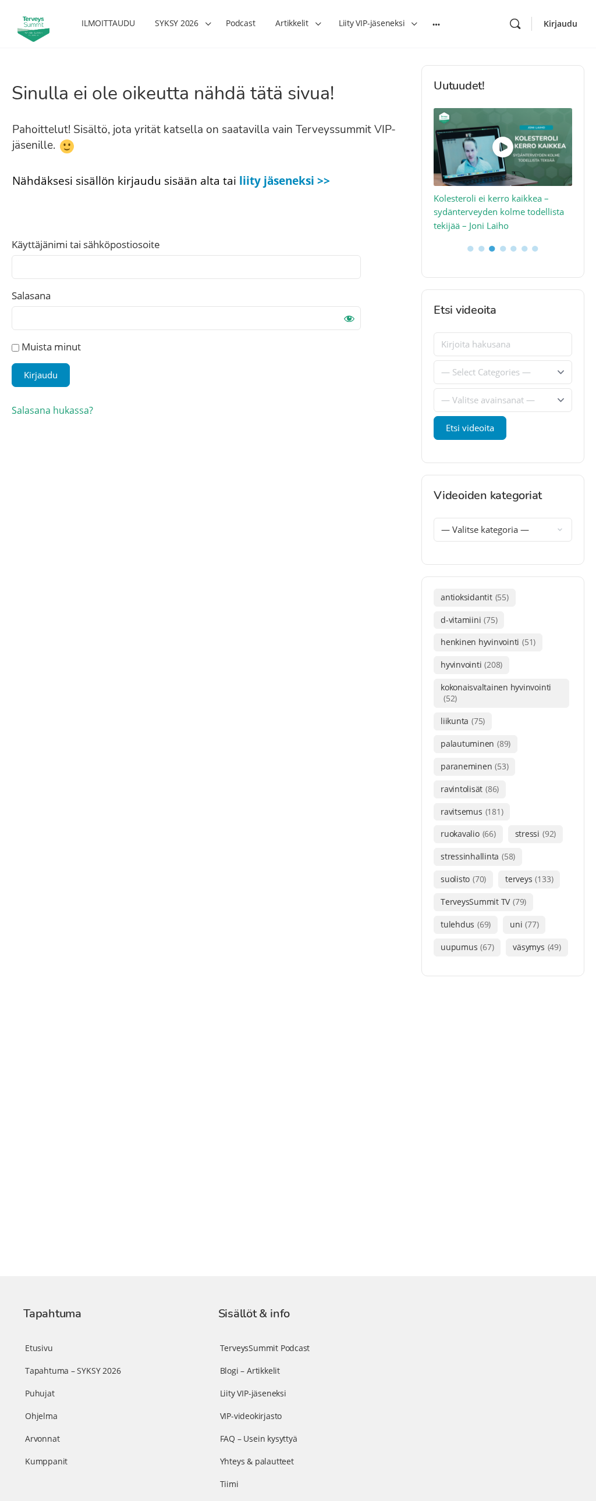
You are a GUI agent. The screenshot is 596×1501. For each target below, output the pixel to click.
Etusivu (39, 1347)
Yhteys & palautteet (257, 1461)
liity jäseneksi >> (284, 180)
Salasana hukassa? (52, 410)
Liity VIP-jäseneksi (253, 1393)
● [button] (470, 248)
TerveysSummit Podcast (265, 1347)
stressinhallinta (478, 856)
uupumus (467, 946)
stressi (535, 833)
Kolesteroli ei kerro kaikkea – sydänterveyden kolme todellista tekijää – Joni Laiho (499, 211)
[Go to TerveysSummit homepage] (33, 22)
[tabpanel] (503, 170)
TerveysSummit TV (483, 901)
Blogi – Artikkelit (250, 1370)
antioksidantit (475, 597)
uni (524, 924)
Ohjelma (41, 1415)
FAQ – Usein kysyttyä (258, 1438)
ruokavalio (468, 833)
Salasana (31, 295)
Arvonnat (42, 1438)
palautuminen (475, 743)
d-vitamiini (469, 619)
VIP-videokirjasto (251, 1415)
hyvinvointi (471, 664)
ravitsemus (472, 811)
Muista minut (50, 346)
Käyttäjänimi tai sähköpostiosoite (86, 244)
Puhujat (40, 1393)
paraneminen (474, 766)
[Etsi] (515, 24)
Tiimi (229, 1483)
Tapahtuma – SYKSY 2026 (72, 1370)
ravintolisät (470, 788)
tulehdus (466, 924)
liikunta (463, 720)
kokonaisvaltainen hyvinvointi (496, 693)
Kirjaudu (560, 23)
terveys (529, 878)
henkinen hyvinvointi (488, 641)
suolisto (463, 878)
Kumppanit (46, 1461)
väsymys (536, 946)
